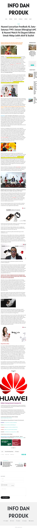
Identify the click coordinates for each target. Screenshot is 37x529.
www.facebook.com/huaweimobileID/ (10, 422)
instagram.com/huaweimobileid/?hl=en (11, 427)
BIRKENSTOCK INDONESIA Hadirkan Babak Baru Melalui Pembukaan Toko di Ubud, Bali (32, 53)
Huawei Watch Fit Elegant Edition (9, 451)
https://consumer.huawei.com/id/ (6, 417)
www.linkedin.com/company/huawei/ (10, 431)
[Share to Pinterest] (25, 454)
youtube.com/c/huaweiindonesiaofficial (10, 429)
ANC (2, 451)
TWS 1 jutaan (17, 451)
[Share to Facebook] (22, 454)
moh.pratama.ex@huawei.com (19, 437)
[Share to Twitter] (23, 454)
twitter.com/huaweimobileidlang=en (10, 424)
